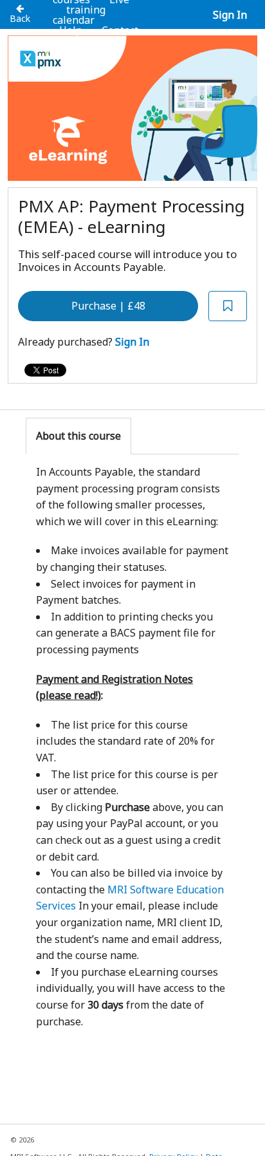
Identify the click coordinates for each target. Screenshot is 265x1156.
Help (70, 30)
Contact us (112, 35)
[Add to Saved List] (227, 306)
